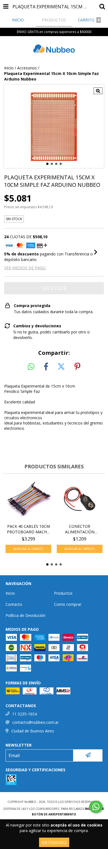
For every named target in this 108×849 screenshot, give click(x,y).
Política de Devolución (25, 615)
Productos (63, 593)
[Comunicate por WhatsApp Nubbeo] (95, 807)
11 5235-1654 (24, 714)
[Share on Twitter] (61, 366)
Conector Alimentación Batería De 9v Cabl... (80, 529)
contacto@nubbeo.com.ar (35, 722)
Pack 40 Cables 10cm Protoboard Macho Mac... (28, 529)
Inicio (9, 68)
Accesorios (27, 68)
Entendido (54, 842)
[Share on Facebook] (46, 366)
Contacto (14, 604)
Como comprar (67, 604)
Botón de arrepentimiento (54, 814)
